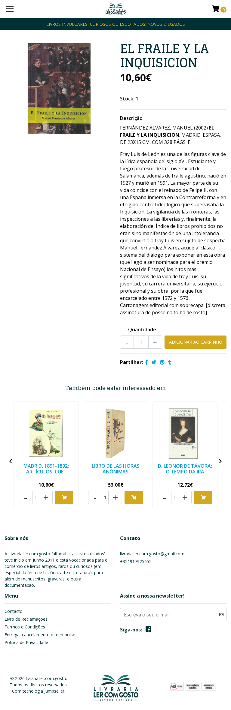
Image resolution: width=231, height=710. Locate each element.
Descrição (131, 118)
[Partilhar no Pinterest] (162, 362)
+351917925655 (136, 561)
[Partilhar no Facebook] (146, 362)
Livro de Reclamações (26, 619)
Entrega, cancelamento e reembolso (40, 634)
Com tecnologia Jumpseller (38, 691)
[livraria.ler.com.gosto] (115, 9)
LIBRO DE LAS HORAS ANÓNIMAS (116, 469)
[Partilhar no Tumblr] (169, 362)
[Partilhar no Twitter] (153, 362)
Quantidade (142, 329)
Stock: (127, 98)
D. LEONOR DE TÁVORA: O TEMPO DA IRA (185, 469)
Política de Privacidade (26, 642)
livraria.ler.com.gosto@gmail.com (152, 553)
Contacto (14, 611)
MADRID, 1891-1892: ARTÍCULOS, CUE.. (46, 469)
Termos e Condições (25, 627)
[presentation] (11, 461)
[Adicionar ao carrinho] (64, 497)
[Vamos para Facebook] (148, 630)
